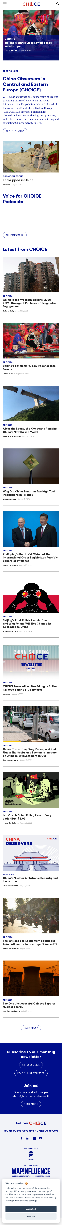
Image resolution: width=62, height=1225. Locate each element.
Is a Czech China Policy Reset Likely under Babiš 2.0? (27, 817)
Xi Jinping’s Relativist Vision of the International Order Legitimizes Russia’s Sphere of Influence (30, 557)
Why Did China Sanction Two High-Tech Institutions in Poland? (29, 493)
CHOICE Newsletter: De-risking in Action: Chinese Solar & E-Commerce (30, 688)
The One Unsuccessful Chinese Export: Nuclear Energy (29, 1005)
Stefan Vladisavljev (12, 436)
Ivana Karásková (11, 823)
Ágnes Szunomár (11, 760)
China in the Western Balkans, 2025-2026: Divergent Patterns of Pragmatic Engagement (29, 46)
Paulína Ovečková (11, 1011)
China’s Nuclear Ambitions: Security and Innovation (30, 879)
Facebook (21, 1138)
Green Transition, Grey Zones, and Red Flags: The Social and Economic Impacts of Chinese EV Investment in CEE (30, 752)
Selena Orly (10, 54)
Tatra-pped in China (18, 180)
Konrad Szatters (10, 631)
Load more (31, 1028)
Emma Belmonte (10, 885)
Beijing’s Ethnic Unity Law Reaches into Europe (29, 367)
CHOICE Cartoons (13, 176)
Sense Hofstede (10, 565)
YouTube (40, 1138)
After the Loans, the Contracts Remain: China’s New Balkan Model (30, 430)
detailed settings (28, 1200)
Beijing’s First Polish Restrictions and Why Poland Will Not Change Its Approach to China (27, 623)
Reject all (31, 1216)
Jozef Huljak (9, 373)
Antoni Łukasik (9, 499)
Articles (10, 39)
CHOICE (6, 185)
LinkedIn (28, 1138)
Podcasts (8, 874)
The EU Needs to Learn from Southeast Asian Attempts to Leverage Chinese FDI (30, 942)
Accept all (31, 1209)
